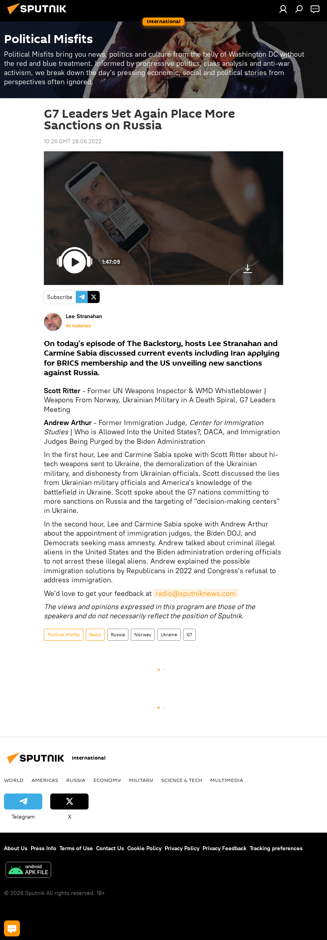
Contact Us (110, 848)
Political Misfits (63, 634)
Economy (107, 780)
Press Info (43, 848)
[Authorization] (283, 9)
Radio (95, 634)
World (14, 780)
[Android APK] (28, 871)
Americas (45, 780)
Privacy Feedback (224, 848)
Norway (142, 634)
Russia (118, 634)
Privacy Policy (182, 848)
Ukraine (169, 634)
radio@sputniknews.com (196, 593)
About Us (16, 848)
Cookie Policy (144, 848)
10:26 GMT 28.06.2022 (73, 141)
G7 (189, 634)
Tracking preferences (276, 848)
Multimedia (226, 780)
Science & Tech (181, 780)
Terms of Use (76, 848)
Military (141, 780)
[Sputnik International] (39, 15)
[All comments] (12, 928)
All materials (78, 326)
